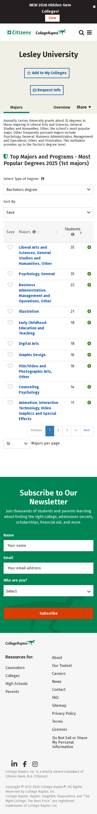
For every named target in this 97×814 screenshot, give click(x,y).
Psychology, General (37, 274)
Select (11, 591)
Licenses (59, 729)
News (56, 681)
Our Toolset (62, 665)
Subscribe (49, 613)
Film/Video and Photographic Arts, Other (35, 371)
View (52, 18)
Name (9, 535)
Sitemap (59, 705)
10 (8, 443)
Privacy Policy (64, 713)
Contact (58, 689)
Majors (25, 232)
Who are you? (15, 580)
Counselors (15, 668)
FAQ (55, 697)
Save (10, 212)
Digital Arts (29, 343)
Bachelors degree (21, 189)
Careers (59, 673)
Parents (12, 691)
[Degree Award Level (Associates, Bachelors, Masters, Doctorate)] (43, 179)
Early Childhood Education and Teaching (32, 328)
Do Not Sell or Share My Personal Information (69, 742)
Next (87, 430)
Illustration (29, 311)
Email (8, 557)
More (82, 107)
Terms (57, 721)
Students (73, 229)
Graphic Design (32, 355)
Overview (61, 107)
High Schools (16, 683)
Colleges (12, 675)
